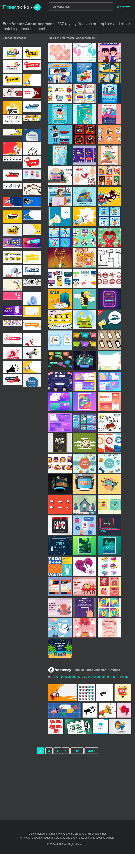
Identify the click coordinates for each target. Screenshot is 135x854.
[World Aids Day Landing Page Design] (84, 586)
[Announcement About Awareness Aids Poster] (109, 114)
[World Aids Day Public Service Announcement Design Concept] (109, 237)
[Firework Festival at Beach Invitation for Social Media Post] (60, 648)
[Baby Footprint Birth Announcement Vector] (84, 52)
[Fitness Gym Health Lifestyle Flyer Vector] (84, 545)
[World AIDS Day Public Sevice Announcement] (109, 155)
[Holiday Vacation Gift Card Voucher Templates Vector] (84, 381)
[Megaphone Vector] (109, 484)
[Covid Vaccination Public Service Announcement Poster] (60, 155)
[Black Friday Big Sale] (60, 525)
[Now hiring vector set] (109, 278)
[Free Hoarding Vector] (109, 258)
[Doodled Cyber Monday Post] (109, 525)
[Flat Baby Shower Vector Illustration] (84, 463)
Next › (77, 751)
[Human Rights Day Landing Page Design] (60, 607)
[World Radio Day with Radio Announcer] (60, 196)
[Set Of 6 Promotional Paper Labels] (84, 340)
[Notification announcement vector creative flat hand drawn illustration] (12, 298)
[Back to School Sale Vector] (60, 299)
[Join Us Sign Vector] (84, 278)
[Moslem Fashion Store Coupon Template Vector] (60, 422)
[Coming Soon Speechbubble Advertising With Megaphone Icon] (12, 107)
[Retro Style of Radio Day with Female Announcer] (84, 258)
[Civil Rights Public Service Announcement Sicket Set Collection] (84, 237)
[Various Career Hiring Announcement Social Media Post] (109, 175)
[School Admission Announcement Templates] (109, 73)
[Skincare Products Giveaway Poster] (109, 627)
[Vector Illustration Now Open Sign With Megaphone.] (12, 339)
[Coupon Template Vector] (109, 401)
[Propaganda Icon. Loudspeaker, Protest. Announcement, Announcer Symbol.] (12, 367)
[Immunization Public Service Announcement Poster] (60, 114)
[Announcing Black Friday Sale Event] (84, 134)
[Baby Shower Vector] (84, 442)
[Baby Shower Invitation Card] (60, 340)
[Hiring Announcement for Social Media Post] (84, 155)
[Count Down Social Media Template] (109, 607)
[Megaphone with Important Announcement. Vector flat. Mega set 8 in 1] (32, 121)
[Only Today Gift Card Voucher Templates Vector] (60, 401)
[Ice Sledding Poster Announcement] (84, 73)
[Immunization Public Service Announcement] (60, 73)
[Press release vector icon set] (60, 278)
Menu (120, 6)
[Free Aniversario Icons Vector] (60, 463)
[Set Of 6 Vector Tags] (109, 340)
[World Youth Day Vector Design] (60, 566)
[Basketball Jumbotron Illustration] (60, 484)
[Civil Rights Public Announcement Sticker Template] (109, 134)
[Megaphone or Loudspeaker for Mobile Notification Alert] (84, 299)
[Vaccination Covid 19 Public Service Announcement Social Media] (60, 237)
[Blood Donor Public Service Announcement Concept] (84, 175)
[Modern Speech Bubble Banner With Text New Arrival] (32, 326)
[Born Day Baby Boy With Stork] (60, 627)
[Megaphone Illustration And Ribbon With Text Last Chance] (12, 353)
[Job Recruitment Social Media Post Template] (84, 422)
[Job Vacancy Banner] (109, 319)
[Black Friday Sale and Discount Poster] (60, 442)
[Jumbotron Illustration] (84, 484)
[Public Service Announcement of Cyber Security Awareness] (60, 175)
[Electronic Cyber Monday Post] (60, 545)
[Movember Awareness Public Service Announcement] (60, 134)
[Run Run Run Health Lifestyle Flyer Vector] (84, 401)
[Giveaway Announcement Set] (60, 93)
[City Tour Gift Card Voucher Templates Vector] (109, 381)
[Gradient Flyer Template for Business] (60, 586)
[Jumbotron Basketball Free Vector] (84, 360)
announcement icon (69, 676)
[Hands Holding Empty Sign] (109, 360)
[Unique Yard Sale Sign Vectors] (109, 299)
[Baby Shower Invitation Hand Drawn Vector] (109, 422)
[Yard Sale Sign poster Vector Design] (84, 504)
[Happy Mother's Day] (84, 566)
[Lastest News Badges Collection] (109, 566)
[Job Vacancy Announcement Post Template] (84, 93)
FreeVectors (22, 7)
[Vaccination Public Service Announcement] (109, 52)
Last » (91, 751)
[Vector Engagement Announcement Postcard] (60, 52)
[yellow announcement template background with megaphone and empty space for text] (32, 230)
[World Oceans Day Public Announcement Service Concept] (84, 196)
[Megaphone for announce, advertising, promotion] (32, 257)
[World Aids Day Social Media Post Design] (109, 586)
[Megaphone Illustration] (109, 196)
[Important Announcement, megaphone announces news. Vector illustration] (12, 53)
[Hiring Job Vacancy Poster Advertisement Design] (60, 381)
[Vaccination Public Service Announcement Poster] (109, 93)
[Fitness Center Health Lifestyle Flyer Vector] (109, 545)
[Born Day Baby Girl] (84, 627)
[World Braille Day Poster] (84, 607)
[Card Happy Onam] (109, 442)
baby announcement (97, 676)
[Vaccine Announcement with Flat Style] (84, 114)
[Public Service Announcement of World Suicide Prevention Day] (60, 258)
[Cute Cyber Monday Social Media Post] (84, 525)
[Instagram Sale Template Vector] (109, 504)
